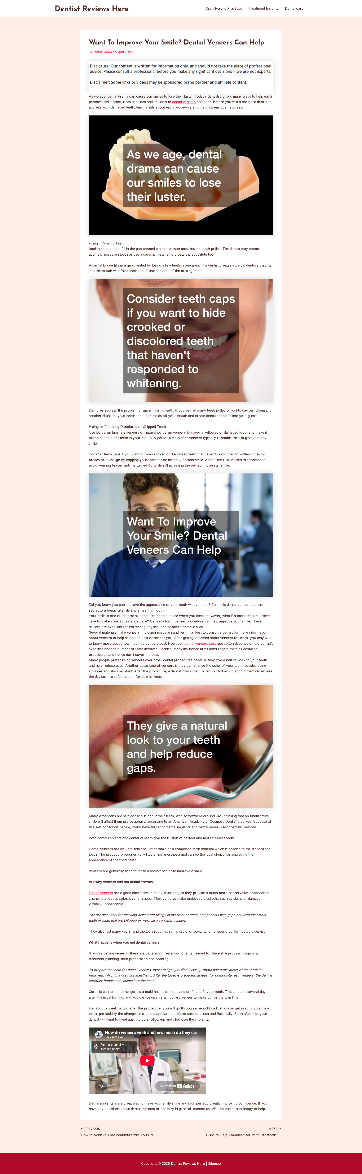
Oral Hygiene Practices (224, 8)
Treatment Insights (263, 8)
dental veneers (184, 102)
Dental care (294, 8)
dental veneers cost (200, 643)
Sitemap (214, 1163)
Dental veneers (101, 893)
